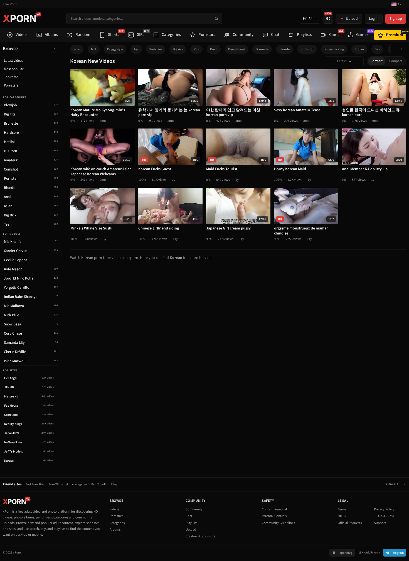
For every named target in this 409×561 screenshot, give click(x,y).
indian (359, 49)
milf (93, 49)
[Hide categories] (55, 49)
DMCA (342, 515)
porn (213, 49)
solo (76, 49)
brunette (262, 49)
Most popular (14, 68)
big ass (178, 49)
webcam (155, 49)
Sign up (396, 18)
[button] (403, 49)
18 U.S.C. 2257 (384, 515)
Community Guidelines (278, 522)
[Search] (216, 18)
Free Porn (10, 4)
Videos (114, 509)
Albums (115, 529)
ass (136, 49)
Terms (342, 509)
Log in (373, 18)
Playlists (191, 522)
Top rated (11, 77)
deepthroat (236, 49)
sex (377, 49)
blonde (284, 49)
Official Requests (350, 522)
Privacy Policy (384, 509)
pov (196, 49)
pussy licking (334, 49)
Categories (117, 522)
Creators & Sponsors (200, 536)
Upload (191, 529)
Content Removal (274, 509)
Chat (189, 515)
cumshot (307, 49)
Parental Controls (274, 515)
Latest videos (13, 60)
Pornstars (11, 85)
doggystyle (115, 49)
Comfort (377, 61)
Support (380, 522)
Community (194, 509)
